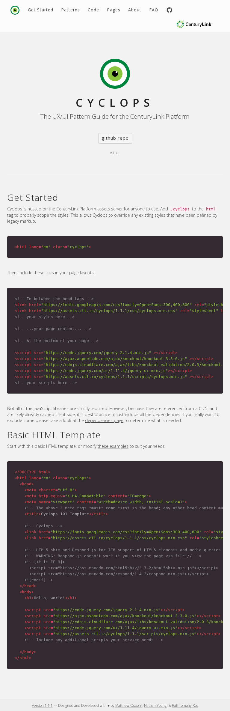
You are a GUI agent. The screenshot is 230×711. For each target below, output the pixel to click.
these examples (113, 446)
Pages (113, 10)
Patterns (70, 10)
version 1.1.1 (42, 705)
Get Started (40, 10)
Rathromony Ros (185, 705)
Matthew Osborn (128, 705)
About (134, 10)
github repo (115, 138)
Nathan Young (155, 705)
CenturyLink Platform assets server (89, 209)
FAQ (153, 10)
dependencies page (104, 420)
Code (93, 10)
